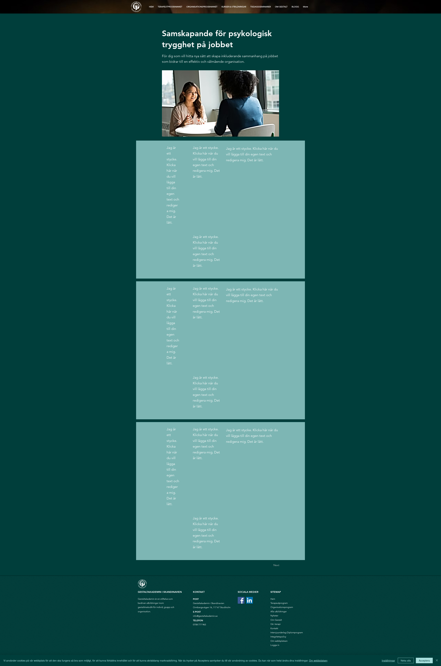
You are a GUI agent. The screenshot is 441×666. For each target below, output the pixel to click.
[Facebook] (241, 600)
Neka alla (406, 660)
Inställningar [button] (388, 660)
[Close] (437, 660)
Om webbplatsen (279, 641)
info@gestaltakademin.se (205, 616)
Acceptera (424, 660)
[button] (173, 22)
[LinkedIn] (249, 600)
